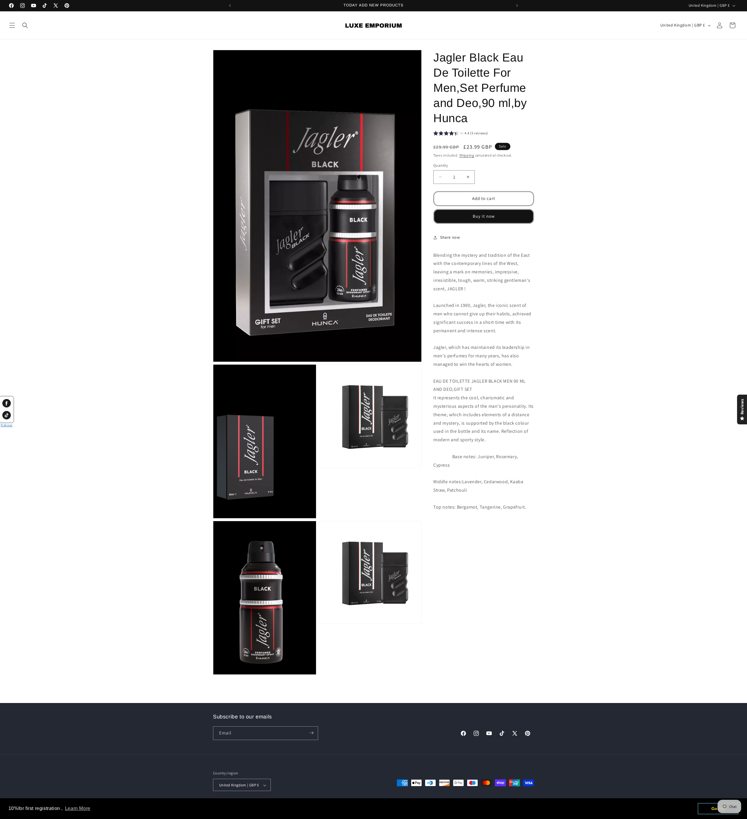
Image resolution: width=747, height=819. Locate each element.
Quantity (440, 165)
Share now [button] (450, 237)
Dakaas (7, 425)
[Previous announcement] (230, 5)
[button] (12, 25)
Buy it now (484, 216)
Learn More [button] (77, 808)
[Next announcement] (517, 5)
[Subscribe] (311, 733)
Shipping (466, 155)
